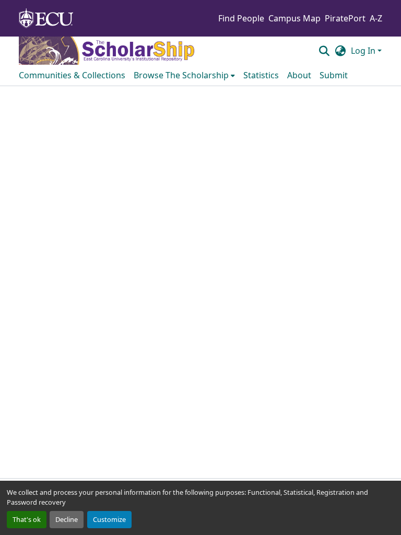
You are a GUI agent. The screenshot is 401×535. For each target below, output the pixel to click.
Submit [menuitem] (334, 75)
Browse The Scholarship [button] (181, 75)
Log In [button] (364, 50)
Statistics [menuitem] (261, 75)
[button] (324, 50)
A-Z (376, 18)
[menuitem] (184, 75)
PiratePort (345, 18)
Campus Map (294, 18)
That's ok (27, 519)
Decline (66, 519)
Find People (241, 18)
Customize (109, 519)
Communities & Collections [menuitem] (72, 75)
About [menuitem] (299, 75)
